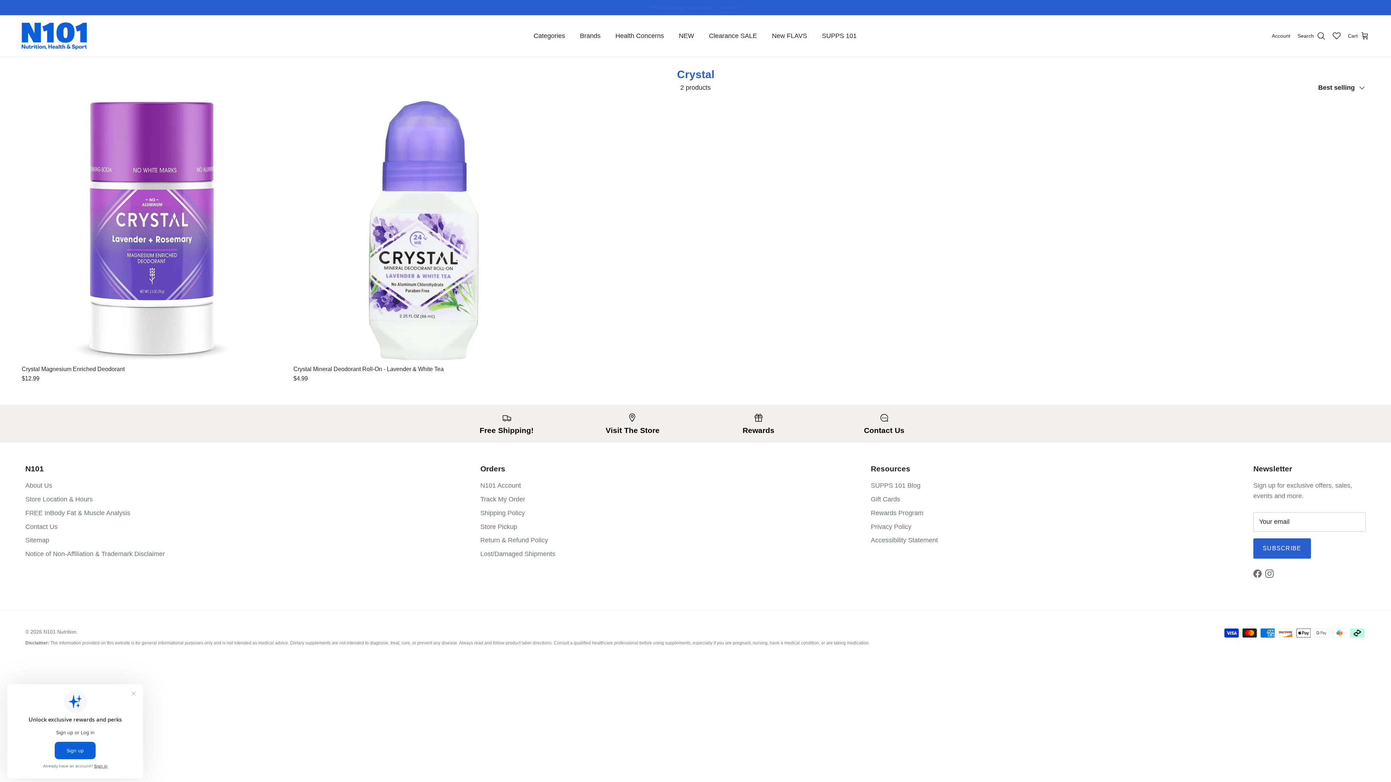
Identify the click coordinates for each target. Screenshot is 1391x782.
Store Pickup (498, 526)
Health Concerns (639, 35)
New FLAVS (789, 35)
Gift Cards (885, 499)
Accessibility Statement (904, 540)
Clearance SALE (733, 35)
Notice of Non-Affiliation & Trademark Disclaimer (95, 554)
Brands (590, 35)
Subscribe (1282, 548)
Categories (549, 35)
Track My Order (502, 499)
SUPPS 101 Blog (895, 485)
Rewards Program (897, 513)
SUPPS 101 (839, 35)
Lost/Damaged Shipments (517, 554)
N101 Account (500, 485)
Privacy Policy (891, 526)
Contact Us (41, 526)
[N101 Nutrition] (54, 36)
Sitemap (37, 540)
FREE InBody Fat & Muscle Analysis (77, 513)
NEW (686, 35)
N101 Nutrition (59, 632)
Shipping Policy (502, 513)
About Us (38, 485)
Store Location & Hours (59, 499)
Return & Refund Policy (514, 540)
